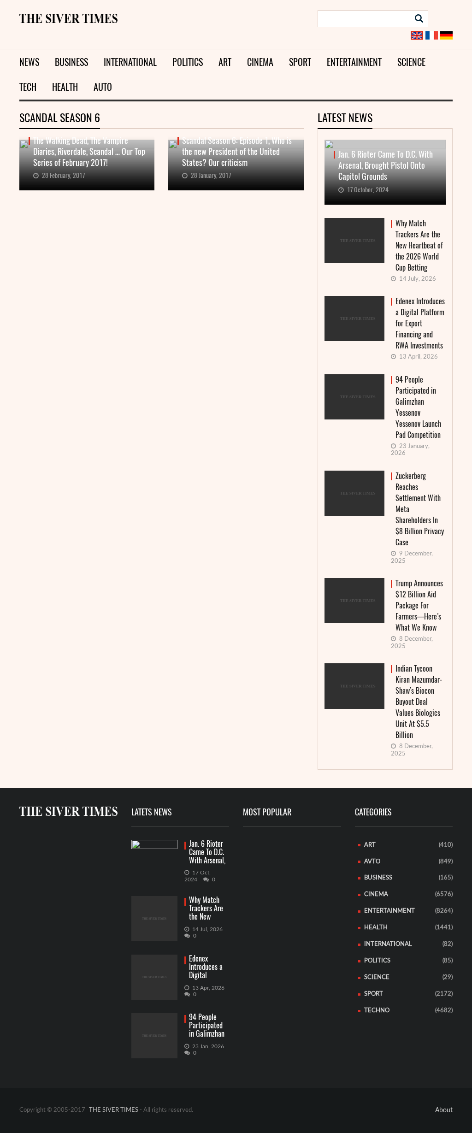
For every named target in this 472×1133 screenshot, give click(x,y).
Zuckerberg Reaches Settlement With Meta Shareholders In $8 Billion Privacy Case (419, 509)
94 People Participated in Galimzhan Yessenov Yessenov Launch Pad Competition (418, 407)
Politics (187, 62)
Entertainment (354, 62)
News (29, 62)
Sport (300, 62)
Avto (372, 862)
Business (71, 62)
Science (411, 62)
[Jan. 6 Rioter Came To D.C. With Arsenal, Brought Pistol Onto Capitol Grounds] (154, 852)
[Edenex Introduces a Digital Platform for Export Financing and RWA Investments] (154, 977)
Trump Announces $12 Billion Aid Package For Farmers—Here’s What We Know (419, 605)
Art (224, 62)
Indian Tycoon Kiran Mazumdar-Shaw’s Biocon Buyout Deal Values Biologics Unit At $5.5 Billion (418, 702)
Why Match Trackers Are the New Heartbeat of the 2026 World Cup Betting (419, 245)
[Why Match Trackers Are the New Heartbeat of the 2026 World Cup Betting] (154, 918)
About (444, 1110)
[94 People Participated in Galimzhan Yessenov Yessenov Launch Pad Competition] (154, 1035)
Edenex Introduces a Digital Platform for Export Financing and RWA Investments (420, 323)
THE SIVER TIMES (113, 1110)
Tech (27, 87)
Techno (376, 1011)
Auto (103, 87)
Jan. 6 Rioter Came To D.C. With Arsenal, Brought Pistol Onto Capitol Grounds (208, 852)
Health (65, 87)
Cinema (260, 62)
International (130, 62)
